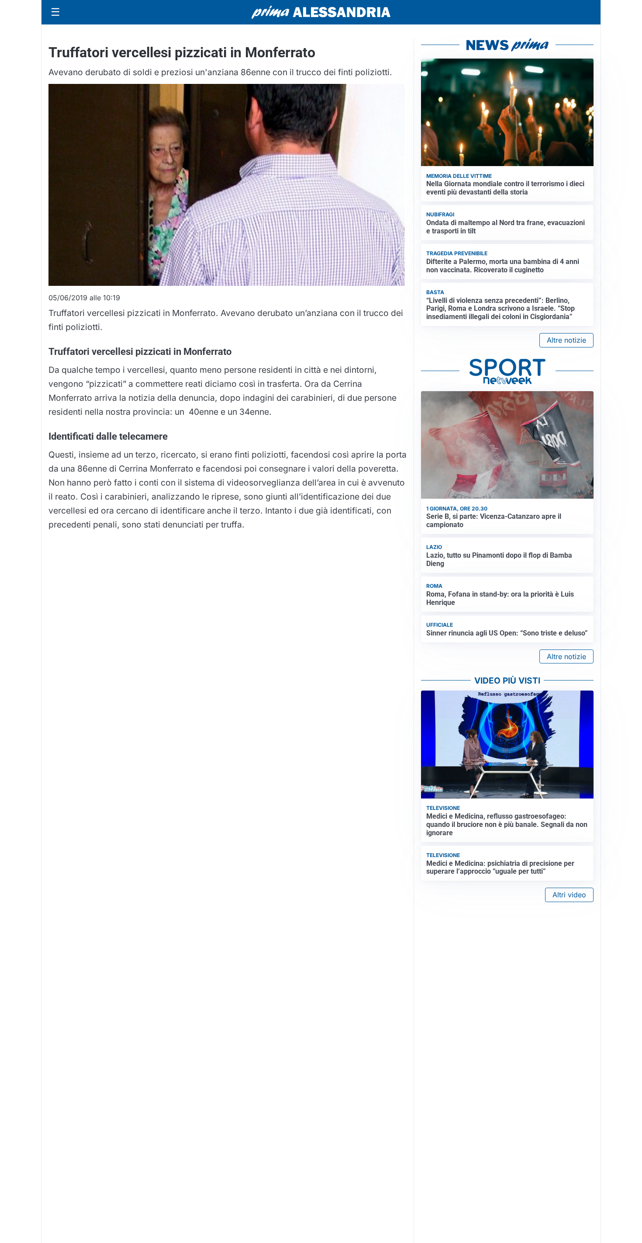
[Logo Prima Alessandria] (321, 12)
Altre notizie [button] (566, 340)
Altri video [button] (569, 894)
